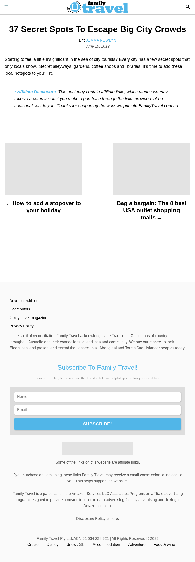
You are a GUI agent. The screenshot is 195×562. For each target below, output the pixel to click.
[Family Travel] (97, 7)
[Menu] (7, 7)
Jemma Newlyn (101, 40)
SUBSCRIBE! (97, 424)
